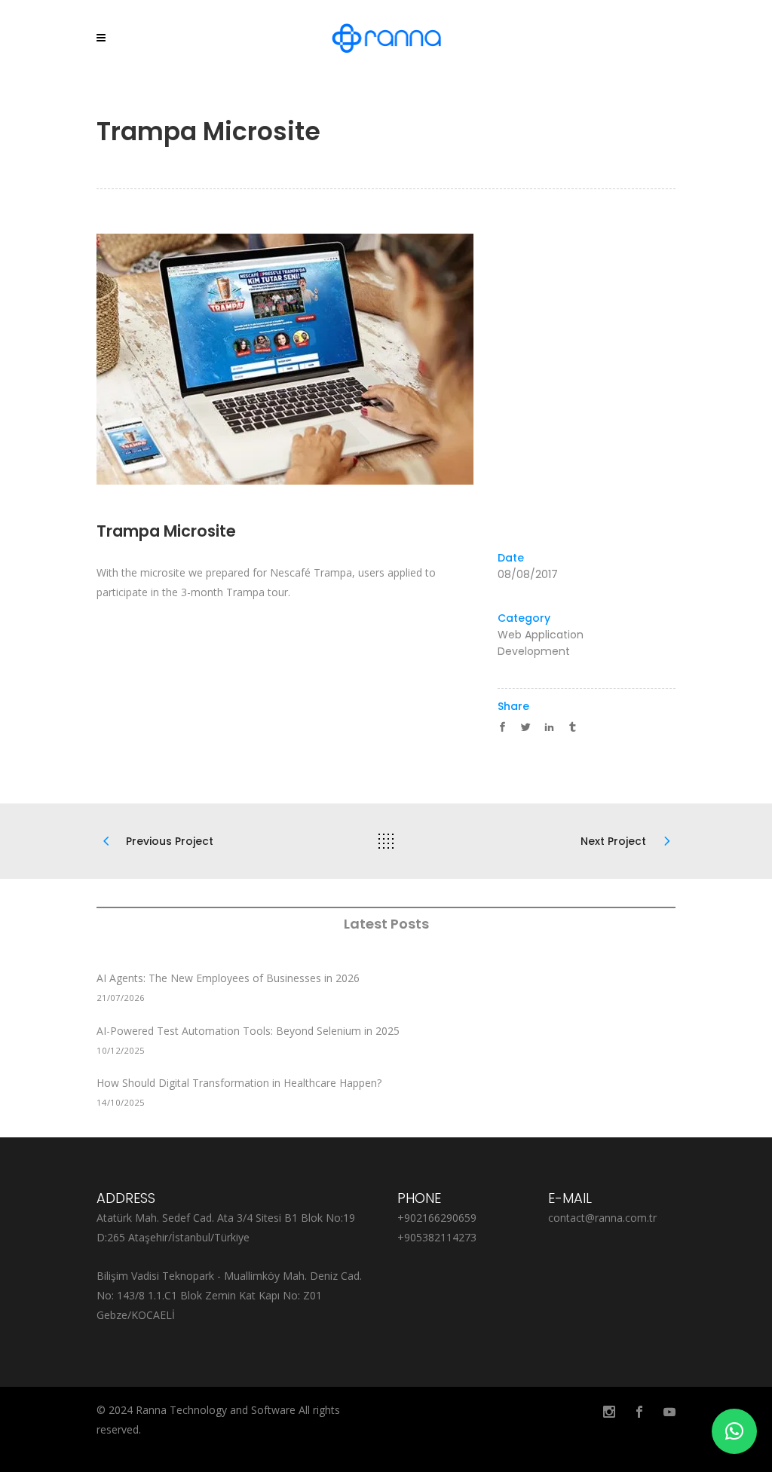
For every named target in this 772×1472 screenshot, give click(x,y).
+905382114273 (436, 1237)
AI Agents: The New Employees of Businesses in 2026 (228, 978)
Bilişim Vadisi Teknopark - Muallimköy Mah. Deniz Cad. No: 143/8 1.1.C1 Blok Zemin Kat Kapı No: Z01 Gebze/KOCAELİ (229, 1295)
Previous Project (169, 841)
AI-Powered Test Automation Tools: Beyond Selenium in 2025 (248, 1031)
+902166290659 (436, 1217)
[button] (734, 1431)
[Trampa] (386, 359)
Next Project (613, 841)
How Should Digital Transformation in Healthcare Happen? (238, 1083)
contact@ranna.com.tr (602, 1217)
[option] (386, 359)
